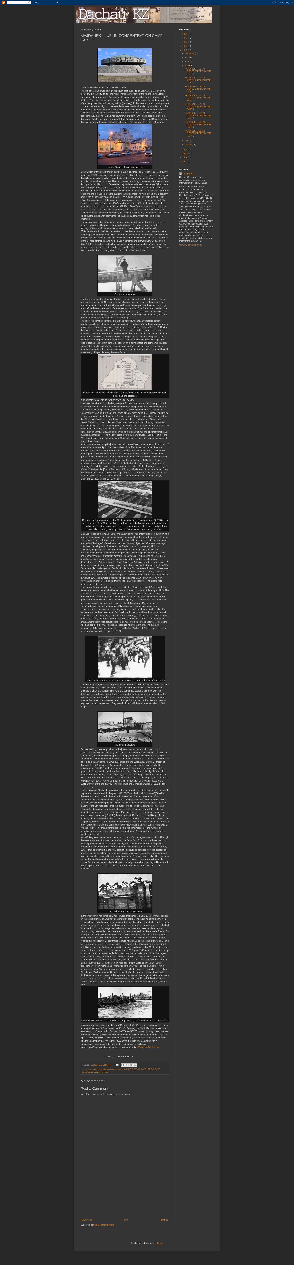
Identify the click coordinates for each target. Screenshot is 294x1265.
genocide (104, 1072)
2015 (185, 46)
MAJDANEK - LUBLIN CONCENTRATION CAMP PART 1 (197, 133)
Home (125, 1220)
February (189, 144)
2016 (185, 42)
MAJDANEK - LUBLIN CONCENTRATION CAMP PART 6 (197, 89)
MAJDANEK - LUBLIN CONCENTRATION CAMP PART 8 (197, 71)
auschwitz (92, 1069)
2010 (185, 161)
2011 (185, 157)
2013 (185, 150)
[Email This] (122, 1065)
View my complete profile (190, 245)
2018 (185, 34)
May (187, 65)
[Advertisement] (124, 1193)
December (190, 53)
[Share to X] (129, 1065)
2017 (185, 38)
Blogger (159, 1243)
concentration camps (90, 1072)
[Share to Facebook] (132, 1065)
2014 (185, 50)
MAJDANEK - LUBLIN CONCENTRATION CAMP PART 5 (197, 98)
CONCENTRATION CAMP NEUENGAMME (142, 1069)
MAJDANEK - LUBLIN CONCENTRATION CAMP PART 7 (197, 80)
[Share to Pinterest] (135, 1065)
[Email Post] (117, 1065)
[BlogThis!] (125, 1065)
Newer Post (86, 1220)
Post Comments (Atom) (104, 1225)
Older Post (163, 1220)
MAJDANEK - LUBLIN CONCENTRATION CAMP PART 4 (197, 106)
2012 (185, 153)
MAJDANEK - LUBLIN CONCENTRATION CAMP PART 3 (197, 115)
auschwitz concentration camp (110, 1069)
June (187, 61)
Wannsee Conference (149, 1047)
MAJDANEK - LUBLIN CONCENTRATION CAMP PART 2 (197, 124)
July (187, 57)
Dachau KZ (188, 174)
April (187, 141)
